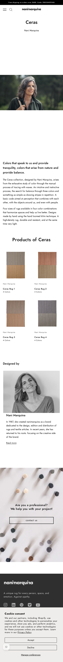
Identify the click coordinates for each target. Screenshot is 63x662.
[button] (6, 9)
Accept (31, 640)
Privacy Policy (25, 632)
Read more (11, 442)
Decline (30, 647)
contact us (31, 520)
